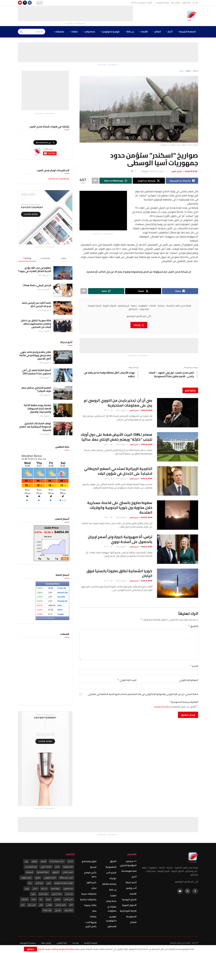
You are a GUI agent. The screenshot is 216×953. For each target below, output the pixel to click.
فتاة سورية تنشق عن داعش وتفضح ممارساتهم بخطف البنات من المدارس (36, 323)
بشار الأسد (39, 883)
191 (105, 410)
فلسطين (112, 926)
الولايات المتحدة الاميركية (64, 883)
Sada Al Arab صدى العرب (140, 410)
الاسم (194, 666)
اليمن (49, 883)
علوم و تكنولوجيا (111, 32)
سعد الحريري (56, 894)
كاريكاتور (91, 882)
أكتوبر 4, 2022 (121, 546)
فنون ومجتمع (89, 861)
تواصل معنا (175, 2)
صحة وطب (89, 32)
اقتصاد (144, 32)
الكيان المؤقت (26, 877)
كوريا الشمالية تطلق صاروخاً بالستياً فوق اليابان (119, 573)
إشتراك (137, 325)
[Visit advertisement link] (45, 217)
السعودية (131, 916)
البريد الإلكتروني (126, 680)
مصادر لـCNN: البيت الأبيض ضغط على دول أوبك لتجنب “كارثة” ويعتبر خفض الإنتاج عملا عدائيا (116, 437)
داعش (35, 888)
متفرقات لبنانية (88, 899)
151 (105, 546)
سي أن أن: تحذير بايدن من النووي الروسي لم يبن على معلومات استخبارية (118, 403)
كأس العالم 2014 (90, 875)
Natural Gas (62, 592)
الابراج (57, 866)
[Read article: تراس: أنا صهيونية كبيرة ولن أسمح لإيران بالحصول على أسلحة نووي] (177, 549)
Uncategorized (128, 871)
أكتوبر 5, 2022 (121, 444)
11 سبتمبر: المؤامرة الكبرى (128, 863)
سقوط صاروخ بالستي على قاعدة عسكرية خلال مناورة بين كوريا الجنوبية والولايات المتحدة (119, 507)
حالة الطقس (186, 2)
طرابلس (57, 899)
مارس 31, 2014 (157, 171)
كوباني (49, 904)
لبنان (93, 888)
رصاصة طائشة (109, 884)
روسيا (27, 888)
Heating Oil (62, 601)
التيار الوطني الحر (31, 866)
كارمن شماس (61, 904)
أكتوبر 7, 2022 (121, 410)
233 (105, 517)
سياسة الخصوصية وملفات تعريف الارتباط (56, 949)
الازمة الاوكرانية (128, 911)
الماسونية (111, 867)
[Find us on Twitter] (25, 2)
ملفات (74, 32)
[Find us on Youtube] (20, 2)
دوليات (181, 71)
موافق (30, 949)
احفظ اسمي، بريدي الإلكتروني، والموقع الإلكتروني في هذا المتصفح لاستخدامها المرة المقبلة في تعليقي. (142, 694)
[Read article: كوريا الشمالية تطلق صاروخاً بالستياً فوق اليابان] (177, 583)
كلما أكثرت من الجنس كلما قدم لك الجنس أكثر (36, 304)
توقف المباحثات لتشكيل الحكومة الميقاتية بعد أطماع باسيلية (35, 426)
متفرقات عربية (88, 894)
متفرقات (59, 32)
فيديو (93, 867)
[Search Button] (20, 31)
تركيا (29, 883)
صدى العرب (68, 899)
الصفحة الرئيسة (187, 32)
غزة (41, 899)
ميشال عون (69, 910)
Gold (59, 605)
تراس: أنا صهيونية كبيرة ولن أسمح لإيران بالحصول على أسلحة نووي (120, 539)
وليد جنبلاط (47, 910)
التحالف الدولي (46, 866)
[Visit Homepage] (191, 16)
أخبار (170, 32)
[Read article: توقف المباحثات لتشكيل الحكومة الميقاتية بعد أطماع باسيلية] (62, 428)
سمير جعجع (43, 894)
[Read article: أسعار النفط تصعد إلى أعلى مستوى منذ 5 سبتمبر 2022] (62, 375)
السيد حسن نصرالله (66, 877)
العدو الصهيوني (50, 877)
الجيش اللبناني (68, 872)
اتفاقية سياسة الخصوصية (183, 702)
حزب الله (44, 888)
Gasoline (61, 597)
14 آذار (70, 861)
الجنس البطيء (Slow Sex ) (37, 285)
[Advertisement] (75, 13)
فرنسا (34, 899)
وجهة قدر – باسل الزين (90, 924)
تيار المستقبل (68, 888)
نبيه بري (58, 910)
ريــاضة (130, 32)
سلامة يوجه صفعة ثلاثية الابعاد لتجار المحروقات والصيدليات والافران (37, 408)
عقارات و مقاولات (112, 909)
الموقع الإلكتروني (188, 680)
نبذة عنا (195, 2)
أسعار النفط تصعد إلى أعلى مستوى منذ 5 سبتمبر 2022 (36, 372)
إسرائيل (34, 861)
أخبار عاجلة (131, 882)
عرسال (48, 899)
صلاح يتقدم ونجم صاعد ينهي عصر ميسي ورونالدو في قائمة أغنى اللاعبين (35, 355)
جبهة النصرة (55, 888)
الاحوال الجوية (129, 905)
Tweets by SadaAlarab (58, 179)
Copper (60, 614)
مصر (94, 911)
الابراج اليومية (129, 899)
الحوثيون (56, 872)
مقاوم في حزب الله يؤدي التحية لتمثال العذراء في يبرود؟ (34, 269)
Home (195, 71)
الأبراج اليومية (68, 866)
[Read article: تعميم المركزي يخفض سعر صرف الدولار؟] (62, 393)
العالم (157, 32)
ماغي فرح (31, 904)
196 (105, 444)
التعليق (193, 626)
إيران (26, 861)
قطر (71, 904)
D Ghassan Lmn (57, 861)
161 (105, 580)
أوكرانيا (43, 861)
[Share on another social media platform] (95, 181)
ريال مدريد (69, 894)
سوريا (113, 895)
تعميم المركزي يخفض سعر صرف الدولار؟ (36, 389)
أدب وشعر (131, 888)
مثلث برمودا (90, 905)
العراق (113, 861)
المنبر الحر (111, 873)
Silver (60, 610)
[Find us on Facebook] (30, 2)
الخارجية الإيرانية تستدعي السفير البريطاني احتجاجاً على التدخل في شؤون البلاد (118, 471)
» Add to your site (41, 618)
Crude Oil (61, 588)
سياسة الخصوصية (162, 2)
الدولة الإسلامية (43, 872)
